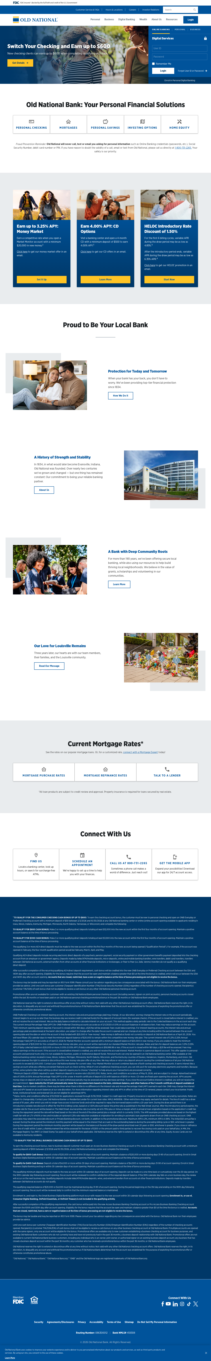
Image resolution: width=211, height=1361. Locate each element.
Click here (22, 251)
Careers (132, 10)
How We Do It (120, 395)
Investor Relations (150, 10)
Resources (171, 19)
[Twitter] (195, 1303)
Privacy (82, 1322)
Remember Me (163, 63)
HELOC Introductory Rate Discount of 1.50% (168, 229)
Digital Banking (126, 19)
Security (38, 1322)
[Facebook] (162, 1303)
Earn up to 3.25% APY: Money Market (37, 229)
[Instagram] (182, 1303)
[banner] (35, 20)
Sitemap (129, 1322)
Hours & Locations (114, 10)
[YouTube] (168, 1303)
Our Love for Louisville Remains (60, 646)
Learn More (105, 279)
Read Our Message (49, 665)
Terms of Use (114, 1322)
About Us (157, 19)
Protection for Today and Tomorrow (137, 371)
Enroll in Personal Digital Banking (180, 80)
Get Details (18, 62)
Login (191, 19)
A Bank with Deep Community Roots (138, 551)
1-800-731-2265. (183, 147)
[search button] (194, 9)
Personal (95, 19)
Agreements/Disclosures (60, 1322)
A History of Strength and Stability (62, 457)
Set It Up (41, 279)
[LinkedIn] (175, 1303)
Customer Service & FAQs (87, 10)
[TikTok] (188, 1303)
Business (109, 19)
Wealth (143, 19)
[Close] (206, 1352)
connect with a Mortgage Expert (140, 752)
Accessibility (96, 1322)
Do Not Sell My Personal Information (157, 1322)
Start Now (169, 279)
